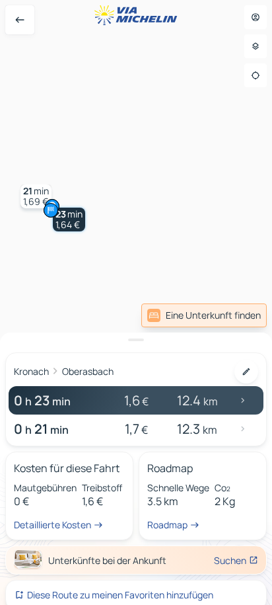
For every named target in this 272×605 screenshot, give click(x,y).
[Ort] (255, 75)
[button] (69, 219)
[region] (136, 302)
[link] (204, 315)
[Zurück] (19, 19)
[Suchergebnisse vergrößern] (136, 340)
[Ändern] (246, 371)
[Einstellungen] (255, 46)
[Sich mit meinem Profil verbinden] (255, 17)
